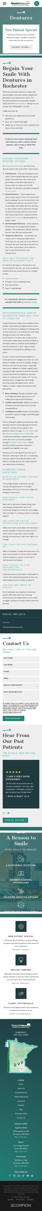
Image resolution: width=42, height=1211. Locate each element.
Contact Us (21, 1118)
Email (6, 678)
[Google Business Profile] (32, 1175)
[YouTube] (28, 1175)
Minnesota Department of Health (18, 434)
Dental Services (21, 1093)
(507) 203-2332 (14, 302)
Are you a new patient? (13, 685)
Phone (6, 671)
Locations (21, 1101)
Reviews (21, 1105)
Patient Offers (20, 47)
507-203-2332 (21, 1035)
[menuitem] (21, 622)
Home (21, 1084)
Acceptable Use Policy (12, 712)
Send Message (12, 718)
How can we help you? (13, 692)
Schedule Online (21, 1114)
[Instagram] (14, 1175)
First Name (8, 658)
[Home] (20, 3)
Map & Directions (21, 1137)
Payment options (11, 279)
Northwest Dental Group (14, 166)
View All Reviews (14, 820)
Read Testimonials (20, 1014)
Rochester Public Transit (18, 442)
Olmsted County (28, 431)
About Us (21, 1088)
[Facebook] (10, 1175)
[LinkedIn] (19, 1175)
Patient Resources (21, 1097)
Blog (21, 1109)
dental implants (20, 104)
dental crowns (15, 218)
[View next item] (8, 813)
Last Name (8, 665)
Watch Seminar (20, 983)
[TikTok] (23, 1175)
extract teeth (10, 191)
